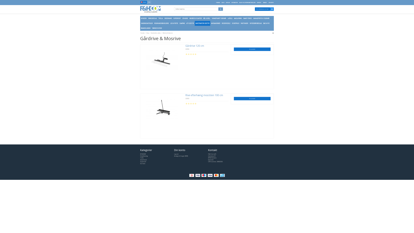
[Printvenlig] (273, 33)
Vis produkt (252, 49)
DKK (149, 2)
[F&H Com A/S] (156, 9)
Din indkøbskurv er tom (262, 9)
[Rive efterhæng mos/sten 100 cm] (161, 115)
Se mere (142, 164)
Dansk (144, 2)
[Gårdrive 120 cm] (161, 65)
